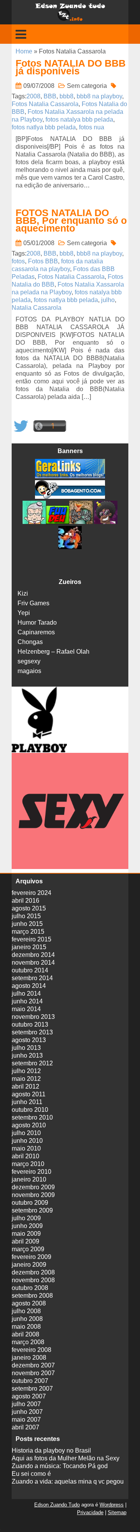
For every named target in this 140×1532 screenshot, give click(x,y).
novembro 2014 (33, 962)
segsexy (29, 661)
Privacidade (90, 1512)
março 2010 (28, 1164)
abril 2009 (25, 1241)
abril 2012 (25, 1086)
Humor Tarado (37, 622)
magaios (29, 671)
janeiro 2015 (29, 947)
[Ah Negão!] (105, 522)
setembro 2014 (32, 978)
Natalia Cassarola (36, 307)
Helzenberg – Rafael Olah (53, 651)
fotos (18, 261)
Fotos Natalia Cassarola (45, 104)
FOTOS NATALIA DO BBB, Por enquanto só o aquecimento (71, 220)
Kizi (23, 593)
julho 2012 (26, 1071)
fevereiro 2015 (31, 939)
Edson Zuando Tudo (57, 1505)
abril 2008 (25, 1334)
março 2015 (28, 931)
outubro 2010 (30, 1109)
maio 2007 (26, 1419)
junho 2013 (27, 1055)
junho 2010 (27, 1140)
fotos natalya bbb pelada (79, 119)
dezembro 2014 (33, 954)
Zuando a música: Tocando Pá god (60, 1466)
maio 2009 (26, 1233)
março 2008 (28, 1342)
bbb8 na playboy (99, 96)
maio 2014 (26, 1009)
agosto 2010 (29, 1125)
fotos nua (91, 127)
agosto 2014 (29, 985)
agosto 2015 (29, 908)
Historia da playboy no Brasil (51, 1450)
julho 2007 (26, 1404)
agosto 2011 (29, 1094)
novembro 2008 (33, 1280)
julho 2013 (26, 1047)
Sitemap (117, 1512)
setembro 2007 (32, 1388)
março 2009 (28, 1249)
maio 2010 (26, 1148)
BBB (50, 96)
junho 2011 (27, 1102)
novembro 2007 (33, 1373)
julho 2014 (26, 993)
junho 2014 (27, 1001)
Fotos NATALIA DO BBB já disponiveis (71, 67)
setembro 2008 (32, 1295)
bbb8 (67, 96)
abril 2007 (25, 1427)
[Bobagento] (70, 496)
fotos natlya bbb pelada (44, 127)
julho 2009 (26, 1218)
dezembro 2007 (33, 1365)
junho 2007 (27, 1411)
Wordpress (112, 1505)
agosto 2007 (29, 1396)
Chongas (30, 642)
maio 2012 (26, 1078)
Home (24, 51)
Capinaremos (36, 632)
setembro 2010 (32, 1117)
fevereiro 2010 (31, 1171)
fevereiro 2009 (31, 1257)
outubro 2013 (30, 1024)
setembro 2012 (32, 1063)
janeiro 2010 (29, 1179)
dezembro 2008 (33, 1272)
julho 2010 (26, 1133)
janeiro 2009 (29, 1264)
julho (108, 300)
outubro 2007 (30, 1380)
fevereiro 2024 (31, 893)
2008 (33, 96)
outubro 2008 (30, 1288)
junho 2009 (27, 1226)
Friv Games (33, 603)
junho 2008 (27, 1319)
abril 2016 (25, 900)
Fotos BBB (43, 261)
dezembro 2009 (33, 1187)
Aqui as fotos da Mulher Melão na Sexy (65, 1458)
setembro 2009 (32, 1210)
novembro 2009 (33, 1195)
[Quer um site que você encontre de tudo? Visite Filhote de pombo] (81, 522)
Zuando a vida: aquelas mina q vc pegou (68, 1481)
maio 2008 (26, 1326)
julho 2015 (26, 916)
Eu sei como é (31, 1473)
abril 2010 (25, 1156)
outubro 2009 (30, 1202)
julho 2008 (26, 1311)
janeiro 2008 (29, 1357)
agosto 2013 (29, 1040)
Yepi (24, 613)
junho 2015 (27, 924)
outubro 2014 (30, 970)
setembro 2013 (32, 1032)
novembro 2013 (33, 1016)
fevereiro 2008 (31, 1350)
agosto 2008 (29, 1303)
